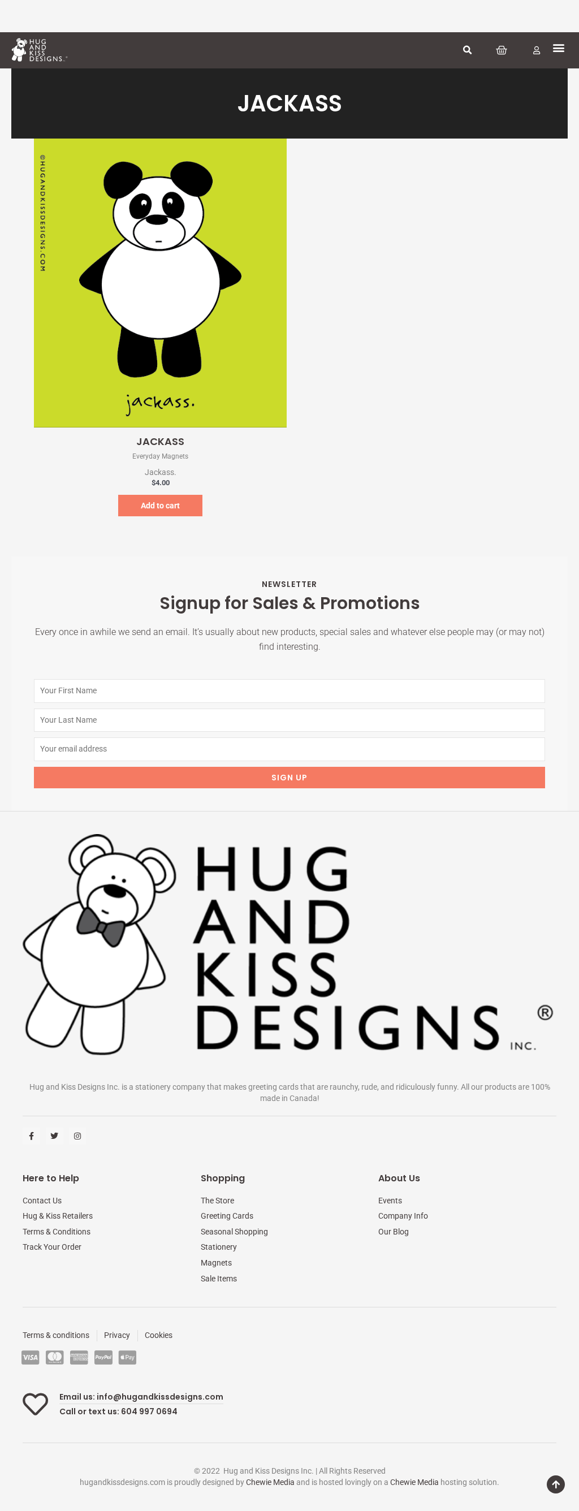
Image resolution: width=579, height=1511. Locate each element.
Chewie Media (270, 1482)
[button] (467, 50)
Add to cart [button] (160, 505)
